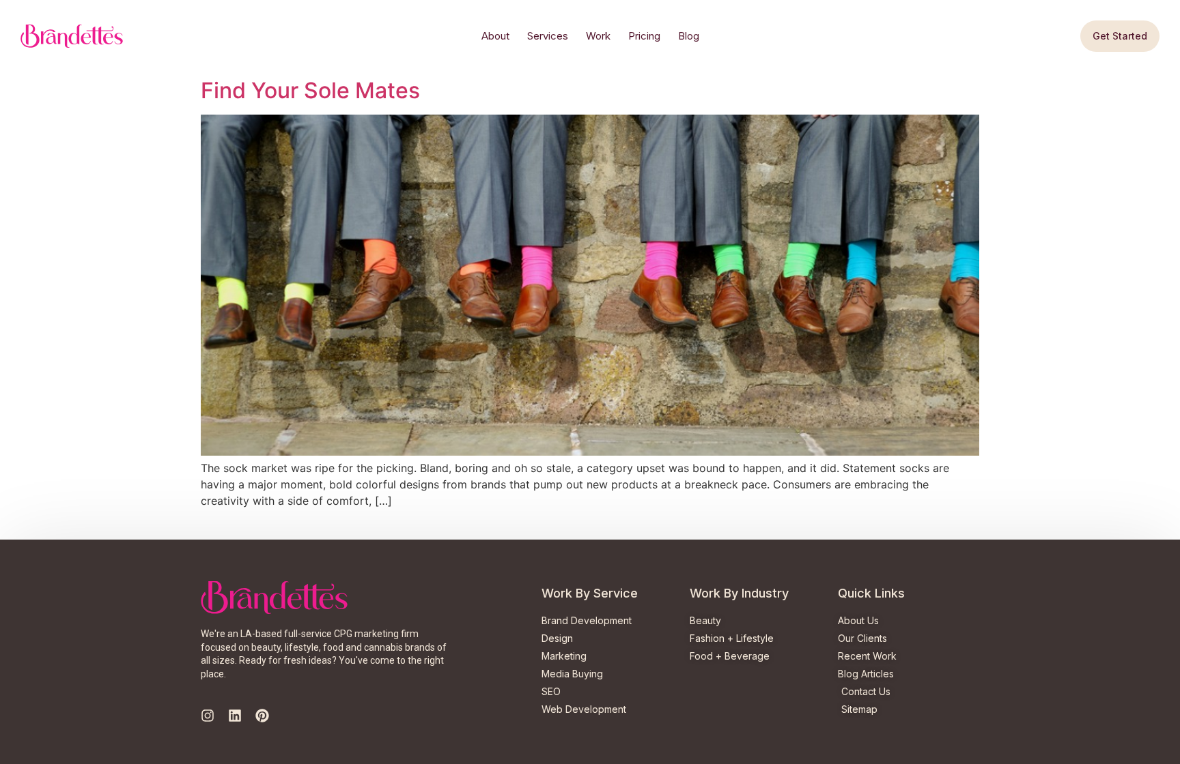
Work (598, 35)
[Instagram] (207, 715)
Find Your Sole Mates (310, 90)
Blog (688, 35)
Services (547, 35)
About (495, 35)
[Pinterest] (262, 715)
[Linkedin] (235, 715)
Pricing (644, 35)
